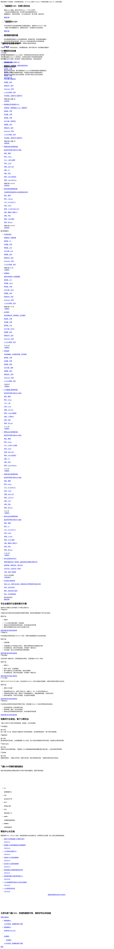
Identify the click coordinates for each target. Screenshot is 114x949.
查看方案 (6, 17)
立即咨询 (6, 101)
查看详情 (6, 599)
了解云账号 (7, 577)
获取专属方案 (5, 630)
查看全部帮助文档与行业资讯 (57, 894)
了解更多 (6, 270)
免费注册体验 (13, 630)
